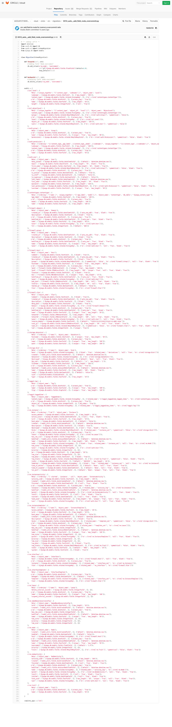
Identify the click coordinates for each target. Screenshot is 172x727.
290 (17, 683)
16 (18, 75)
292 (17, 687)
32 (18, 110)
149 (17, 370)
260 (17, 616)
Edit (154, 37)
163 (17, 401)
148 (17, 368)
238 (17, 568)
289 (17, 681)
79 (18, 215)
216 (17, 519)
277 (17, 654)
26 (18, 97)
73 (18, 201)
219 (17, 525)
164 (17, 403)
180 (17, 439)
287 (17, 676)
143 (17, 357)
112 (17, 288)
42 (18, 133)
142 (17, 355)
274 (17, 647)
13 (18, 68)
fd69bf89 (150, 28)
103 (17, 268)
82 (18, 221)
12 (18, 66)
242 (17, 576)
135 (17, 339)
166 (17, 408)
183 (17, 445)
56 (18, 164)
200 (17, 483)
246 (17, 585)
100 (17, 261)
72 (18, 199)
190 (17, 461)
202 (17, 488)
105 (17, 272)
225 (17, 539)
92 (18, 244)
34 (18, 115)
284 (17, 670)
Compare (107, 15)
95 (18, 250)
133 (17, 335)
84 (18, 226)
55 (18, 161)
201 (17, 485)
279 (17, 658)
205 (17, 494)
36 (18, 119)
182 (17, 443)
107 (17, 277)
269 (17, 636)
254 (17, 603)
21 (18, 86)
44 (18, 137)
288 (17, 678)
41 (18, 130)
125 (17, 317)
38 (18, 124)
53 (18, 157)
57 (18, 166)
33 (18, 113)
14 (18, 70)
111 (17, 286)
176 (17, 430)
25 (18, 95)
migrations (56, 21)
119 (17, 303)
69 (18, 193)
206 (17, 497)
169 (17, 414)
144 (17, 359)
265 (17, 627)
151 (17, 374)
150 (17, 372)
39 (18, 126)
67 (18, 188)
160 (17, 394)
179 (17, 437)
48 (18, 146)
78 (18, 212)
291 (17, 685)
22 (18, 88)
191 (17, 463)
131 (17, 330)
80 (18, 217)
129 (17, 326)
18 (18, 79)
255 (17, 605)
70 (18, 195)
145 (17, 361)
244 (17, 581)
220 (17, 528)
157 (17, 388)
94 (18, 248)
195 (17, 472)
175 (17, 428)
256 (17, 607)
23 (18, 90)
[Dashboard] (7, 4)
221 (17, 530)
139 (17, 348)
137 (17, 343)
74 (18, 204)
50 (18, 150)
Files (56, 15)
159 (17, 392)
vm (49, 21)
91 (18, 241)
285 (17, 672)
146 (17, 363)
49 (18, 148)
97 (18, 255)
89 (18, 237)
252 (17, 599)
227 (17, 543)
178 (17, 434)
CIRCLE (14, 3)
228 (17, 545)
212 (17, 510)
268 (17, 634)
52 (18, 155)
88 (18, 235)
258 (17, 612)
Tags (80, 15)
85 (18, 228)
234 (17, 559)
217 (17, 521)
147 (17, 366)
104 (17, 270)
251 (17, 596)
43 (18, 135)
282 (17, 665)
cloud (22, 3)
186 (17, 452)
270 (17, 639)
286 (17, 674)
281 (17, 663)
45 (18, 139)
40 (18, 128)
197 (17, 477)
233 (17, 556)
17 (18, 77)
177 (17, 432)
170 (17, 417)
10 (18, 62)
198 (17, 479)
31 (18, 108)
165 (17, 406)
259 (17, 614)
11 (18, 64)
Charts (115, 15)
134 (17, 337)
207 (17, 499)
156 (17, 386)
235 (17, 561)
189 (17, 459)
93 (18, 246)
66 (18, 186)
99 (18, 259)
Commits (63, 15)
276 (17, 652)
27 (18, 99)
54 (18, 159)
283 (17, 667)
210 (17, 505)
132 (17, 332)
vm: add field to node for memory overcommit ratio (40, 27)
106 (17, 275)
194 (17, 470)
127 (17, 321)
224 (17, 536)
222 (17, 532)
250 (17, 594)
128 (17, 323)
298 (17, 701)
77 (18, 210)
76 (18, 208)
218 (17, 523)
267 (17, 632)
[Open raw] (149, 37)
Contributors (89, 15)
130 (17, 328)
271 (17, 641)
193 (17, 468)
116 (17, 297)
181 (17, 441)
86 (18, 230)
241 (17, 574)
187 (17, 454)
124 (17, 315)
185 (17, 450)
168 (17, 412)
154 (17, 381)
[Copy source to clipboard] (145, 37)
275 (17, 650)
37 (18, 122)
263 (17, 623)
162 (17, 399)
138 (17, 346)
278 (17, 656)
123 (17, 312)
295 (17, 694)
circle (43, 21)
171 (17, 419)
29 (18, 104)
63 (18, 179)
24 (18, 93)
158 (17, 390)
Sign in (166, 3)
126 (17, 319)
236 (17, 563)
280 (17, 661)
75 (18, 206)
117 (17, 299)
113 (17, 290)
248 (17, 590)
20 (18, 84)
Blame (137, 21)
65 (18, 184)
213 (17, 512)
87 (18, 232)
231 (17, 552)
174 (17, 426)
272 (17, 643)
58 (18, 168)
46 (18, 141)
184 (17, 448)
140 (17, 350)
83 (18, 224)
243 (17, 579)
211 (17, 508)
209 (17, 503)
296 (17, 696)
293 (17, 690)
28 (18, 102)
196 (17, 474)
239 (17, 570)
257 (17, 610)
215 (17, 516)
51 (18, 153)
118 (17, 301)
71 (18, 197)
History (145, 21)
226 (17, 541)
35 (18, 117)
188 (17, 457)
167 (17, 410)
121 (17, 308)
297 (17, 698)
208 (17, 501)
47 (18, 144)
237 (17, 565)
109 (17, 281)
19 (18, 82)
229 (17, 548)
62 (18, 177)
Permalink (154, 21)
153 (17, 379)
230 (17, 550)
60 (18, 173)
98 (18, 257)
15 (18, 73)
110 (17, 283)
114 (17, 292)
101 (17, 264)
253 (17, 601)
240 (17, 572)
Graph (99, 15)
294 (17, 692)
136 (17, 341)
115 (17, 295)
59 (18, 170)
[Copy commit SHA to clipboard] (156, 28)
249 (17, 592)
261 (17, 619)
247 (17, 587)
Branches (72, 15)
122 (17, 310)
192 (17, 465)
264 (17, 625)
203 (17, 490)
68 (18, 190)
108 (17, 279)
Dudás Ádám (25, 30)
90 (18, 239)
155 (17, 383)
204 (17, 492)
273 (17, 645)
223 (17, 534)
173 (17, 423)
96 (18, 252)
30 (18, 106)
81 (18, 219)
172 (17, 421)
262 (17, 621)
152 (17, 377)
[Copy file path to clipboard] (60, 37)
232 (17, 554)
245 (17, 583)
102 (17, 266)
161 (17, 397)
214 (17, 514)
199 (17, 481)
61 (18, 175)
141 (17, 352)
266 (17, 630)
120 (17, 306)
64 (18, 181)
